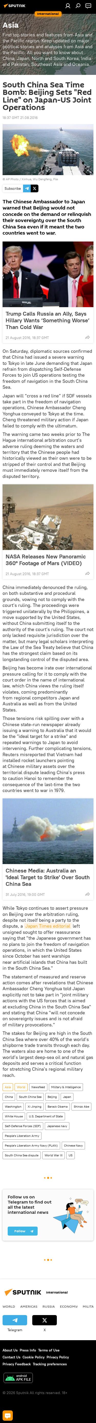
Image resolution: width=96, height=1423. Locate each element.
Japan (67, 1097)
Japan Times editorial (47, 926)
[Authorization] (68, 6)
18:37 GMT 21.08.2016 (20, 117)
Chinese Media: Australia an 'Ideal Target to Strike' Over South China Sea (48, 877)
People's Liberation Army (22, 1136)
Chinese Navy (73, 1145)
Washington (13, 1106)
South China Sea (30, 1097)
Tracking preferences (50, 1364)
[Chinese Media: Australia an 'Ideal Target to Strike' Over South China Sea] (48, 831)
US (70, 1155)
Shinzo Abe (81, 1106)
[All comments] (8, 1415)
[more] (87, 337)
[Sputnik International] (15, 7)
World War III (53, 1155)
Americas (28, 1306)
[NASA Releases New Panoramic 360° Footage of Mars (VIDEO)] (48, 517)
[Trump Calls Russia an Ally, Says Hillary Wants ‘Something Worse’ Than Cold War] (48, 274)
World (21, 1087)
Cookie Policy (34, 1357)
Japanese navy (57, 1126)
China (9, 1097)
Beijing (52, 1097)
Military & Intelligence (66, 1087)
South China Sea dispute (21, 1155)
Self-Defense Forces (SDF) (23, 1126)
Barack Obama (58, 1106)
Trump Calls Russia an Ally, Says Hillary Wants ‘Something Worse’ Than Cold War (48, 320)
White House (14, 1116)
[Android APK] (18, 1378)
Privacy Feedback (17, 1364)
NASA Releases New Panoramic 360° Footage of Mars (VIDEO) (46, 559)
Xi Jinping (34, 1106)
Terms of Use (49, 1350)
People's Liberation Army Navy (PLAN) (31, 1145)
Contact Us (11, 1357)
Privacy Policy (58, 1357)
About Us (10, 1350)
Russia (48, 1306)
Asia (8, 1087)
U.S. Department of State (46, 1116)
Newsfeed (38, 1087)
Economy (69, 1306)
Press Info (28, 1350)
